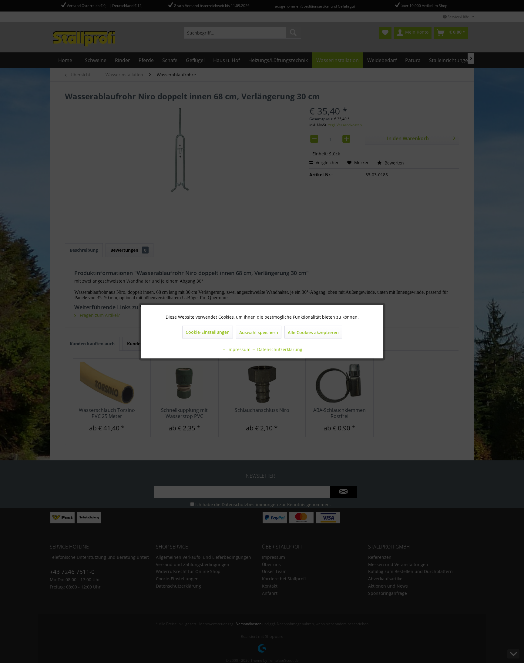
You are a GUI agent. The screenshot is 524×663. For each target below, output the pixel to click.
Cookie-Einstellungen (208, 332)
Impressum (238, 349)
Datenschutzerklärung (279, 349)
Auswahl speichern (258, 332)
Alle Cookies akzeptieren (313, 332)
